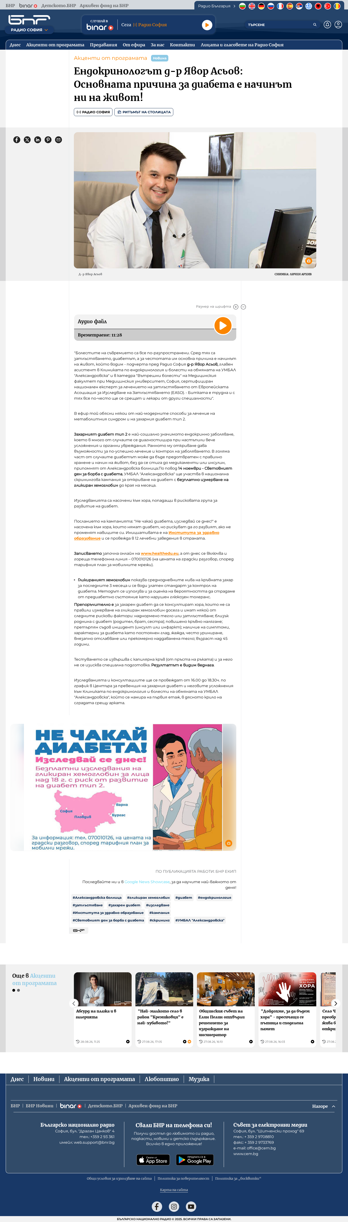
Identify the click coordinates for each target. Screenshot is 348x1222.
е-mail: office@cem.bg (254, 1148)
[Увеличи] (236, 307)
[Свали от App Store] (153, 1159)
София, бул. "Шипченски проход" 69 (268, 1131)
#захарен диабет (124, 905)
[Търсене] (315, 24)
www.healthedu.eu (159, 553)
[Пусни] (207, 25)
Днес (17, 1079)
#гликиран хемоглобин (148, 897)
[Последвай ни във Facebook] (157, 1206)
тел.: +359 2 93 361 (97, 1137)
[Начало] (29, 20)
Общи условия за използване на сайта (119, 1178)
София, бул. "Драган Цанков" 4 (85, 1131)
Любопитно (162, 1079)
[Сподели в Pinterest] (48, 140)
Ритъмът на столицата (147, 112)
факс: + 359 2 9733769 (253, 1142)
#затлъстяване (88, 905)
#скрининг (160, 920)
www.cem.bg (245, 1154)
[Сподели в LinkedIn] (37, 140)
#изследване (158, 905)
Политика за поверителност (183, 1178)
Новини (43, 1079)
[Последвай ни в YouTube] (191, 1206)
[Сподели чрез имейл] (58, 140)
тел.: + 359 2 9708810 (253, 1137)
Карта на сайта (174, 1190)
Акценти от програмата (110, 58)
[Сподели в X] (27, 140)
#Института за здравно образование (108, 913)
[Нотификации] (327, 25)
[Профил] (338, 25)
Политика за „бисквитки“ (238, 1178)
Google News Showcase (147, 882)
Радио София (96, 112)
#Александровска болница (97, 897)
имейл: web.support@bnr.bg (87, 1142)
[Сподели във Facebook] (17, 140)
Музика (199, 1079)
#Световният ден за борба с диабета (108, 920)
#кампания (159, 913)
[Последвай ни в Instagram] (174, 1206)
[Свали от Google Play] (195, 1159)
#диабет (183, 897)
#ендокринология (214, 897)
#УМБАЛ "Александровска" (199, 920)
